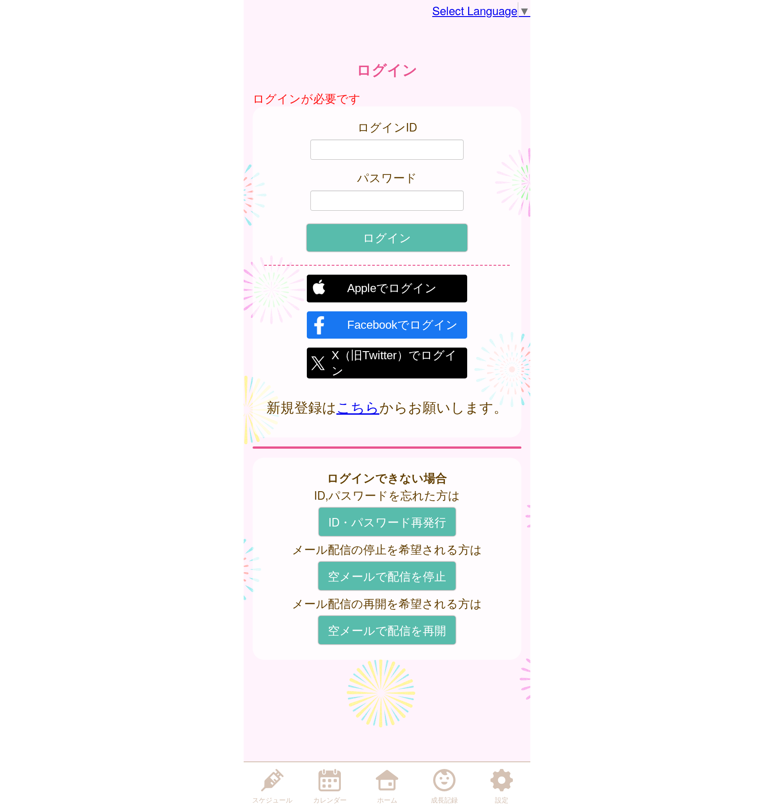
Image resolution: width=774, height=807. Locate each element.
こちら (357, 406)
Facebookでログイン (402, 325)
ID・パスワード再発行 (387, 522)
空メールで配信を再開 (387, 630)
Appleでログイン (392, 288)
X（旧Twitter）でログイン (394, 362)
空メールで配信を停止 (387, 576)
